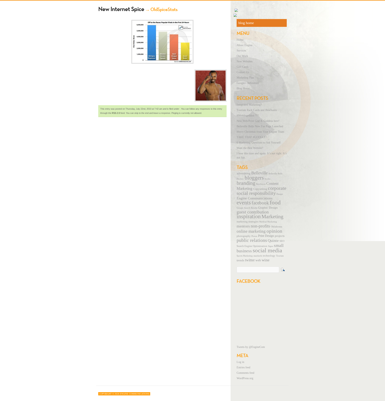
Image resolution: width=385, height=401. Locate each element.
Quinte (273, 240)
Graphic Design (268, 207)
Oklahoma (276, 226)
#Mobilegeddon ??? (248, 115)
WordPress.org (245, 378)
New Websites (244, 61)
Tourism (280, 256)
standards (257, 256)
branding (246, 183)
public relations (252, 240)
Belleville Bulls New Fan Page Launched (260, 126)
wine (266, 260)
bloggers (254, 178)
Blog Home (243, 88)
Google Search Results (247, 208)
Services (241, 50)
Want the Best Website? (250, 147)
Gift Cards (242, 66)
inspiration (249, 216)
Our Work (242, 56)
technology (269, 255)
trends (240, 260)
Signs (270, 246)
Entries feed (243, 367)
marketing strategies (247, 221)
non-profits (260, 225)
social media (267, 250)
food (275, 202)
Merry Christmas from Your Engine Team (260, 131)
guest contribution (253, 212)
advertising (243, 173)
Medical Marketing (268, 222)
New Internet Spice (121, 9)
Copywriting (260, 189)
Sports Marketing (245, 256)
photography (244, 236)
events (244, 203)
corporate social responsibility (261, 191)
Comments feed (245, 372)
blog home (246, 23)
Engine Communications (255, 198)
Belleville (259, 173)
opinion (274, 231)
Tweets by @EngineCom (251, 346)
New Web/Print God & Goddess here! (258, 120)
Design (280, 194)
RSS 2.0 (116, 113)
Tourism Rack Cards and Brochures (257, 110)
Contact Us (243, 72)
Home (240, 39)
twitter (250, 260)
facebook (260, 202)
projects (280, 235)
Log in (240, 362)
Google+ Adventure (248, 83)
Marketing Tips (245, 77)
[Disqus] (162, 173)
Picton (254, 236)
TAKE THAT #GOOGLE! (252, 137)
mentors (243, 226)
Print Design (266, 236)
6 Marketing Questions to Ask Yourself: (259, 142)
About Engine (244, 45)
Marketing (272, 216)
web (258, 260)
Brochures (260, 184)
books (267, 179)
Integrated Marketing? (249, 104)
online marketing (251, 231)
